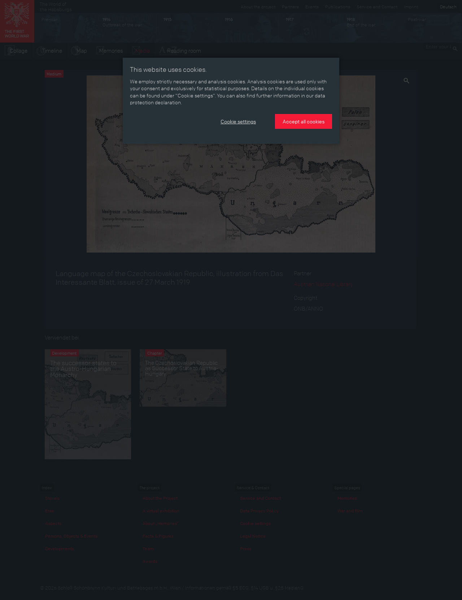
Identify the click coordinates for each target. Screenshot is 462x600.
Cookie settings (238, 121)
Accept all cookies (303, 121)
